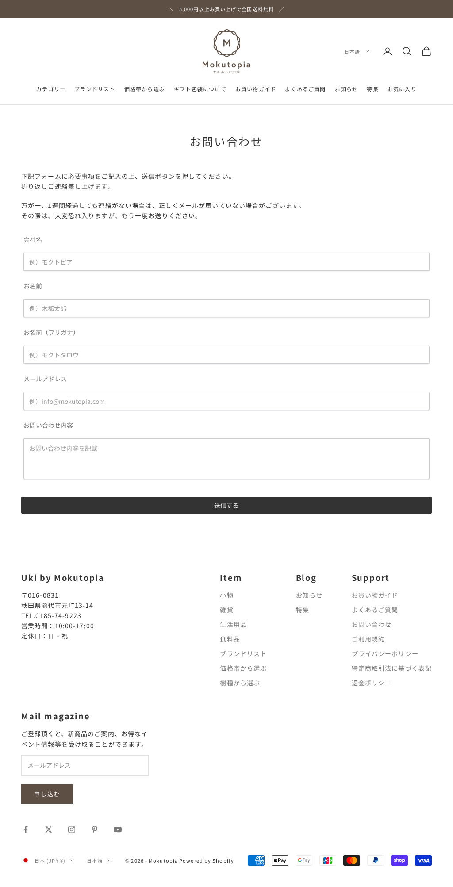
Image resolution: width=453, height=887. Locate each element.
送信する (226, 505)
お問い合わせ (372, 624)
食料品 (230, 638)
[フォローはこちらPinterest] (94, 829)
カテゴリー (50, 88)
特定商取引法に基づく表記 (392, 668)
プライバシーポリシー (385, 653)
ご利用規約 (368, 638)
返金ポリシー (372, 682)
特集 (372, 88)
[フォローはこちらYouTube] (117, 829)
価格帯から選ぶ (144, 88)
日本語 (352, 51)
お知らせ (346, 88)
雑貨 (226, 609)
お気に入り (402, 88)
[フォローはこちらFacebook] (25, 829)
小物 (226, 595)
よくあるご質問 (305, 88)
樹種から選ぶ (240, 682)
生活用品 (233, 624)
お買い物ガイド (255, 88)
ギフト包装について (200, 88)
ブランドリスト (94, 88)
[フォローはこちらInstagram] (71, 829)
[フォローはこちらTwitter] (48, 829)
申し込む (47, 794)
